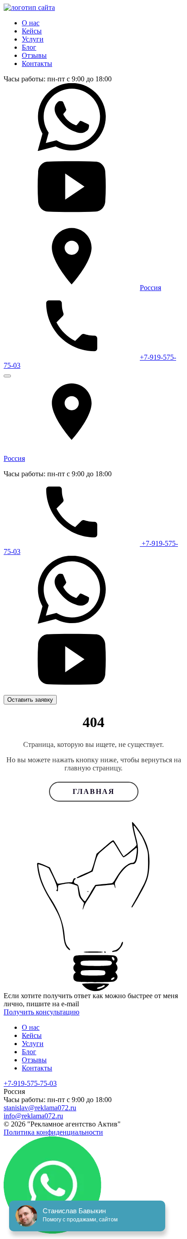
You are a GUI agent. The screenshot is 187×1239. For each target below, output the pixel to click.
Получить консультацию (41, 1012)
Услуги (33, 39)
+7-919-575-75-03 (30, 1083)
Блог (29, 47)
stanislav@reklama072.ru (40, 1108)
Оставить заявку (30, 699)
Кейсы (32, 31)
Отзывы (34, 55)
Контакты (37, 63)
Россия (150, 287)
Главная (94, 791)
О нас (30, 23)
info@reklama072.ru (33, 1116)
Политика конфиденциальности (53, 1132)
